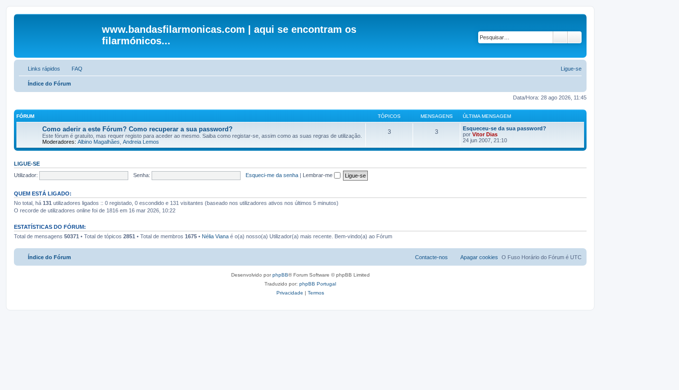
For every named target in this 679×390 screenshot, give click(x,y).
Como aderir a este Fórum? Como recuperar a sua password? (137, 129)
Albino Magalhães (99, 142)
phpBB (280, 275)
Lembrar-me (318, 175)
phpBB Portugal (317, 284)
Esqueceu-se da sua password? (504, 128)
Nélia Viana (215, 236)
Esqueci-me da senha (272, 175)
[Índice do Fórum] (59, 32)
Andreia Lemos (141, 142)
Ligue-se (27, 164)
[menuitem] (73, 69)
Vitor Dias (485, 134)
